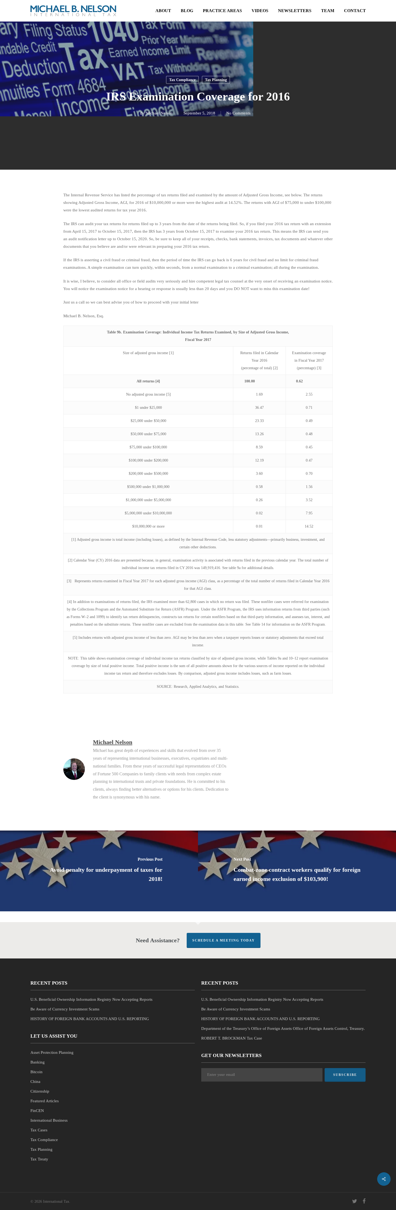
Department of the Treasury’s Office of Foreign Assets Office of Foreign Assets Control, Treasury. (283, 1028)
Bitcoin (36, 1072)
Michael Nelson (159, 113)
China (35, 1081)
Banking (37, 1062)
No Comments (238, 113)
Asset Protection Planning (52, 1052)
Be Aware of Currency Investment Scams (64, 1009)
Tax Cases (38, 1130)
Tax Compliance (182, 80)
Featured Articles (44, 1101)
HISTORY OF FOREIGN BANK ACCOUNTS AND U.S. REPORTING (89, 1019)
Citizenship (39, 1091)
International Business (49, 1120)
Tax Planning (216, 80)
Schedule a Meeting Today (223, 940)
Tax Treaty (39, 1159)
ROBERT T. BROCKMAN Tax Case (231, 1038)
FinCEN (37, 1110)
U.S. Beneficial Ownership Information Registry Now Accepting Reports (91, 999)
